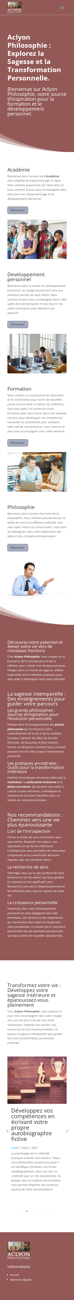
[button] (66, 1131)
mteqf (15, 1147)
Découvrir (18, 210)
